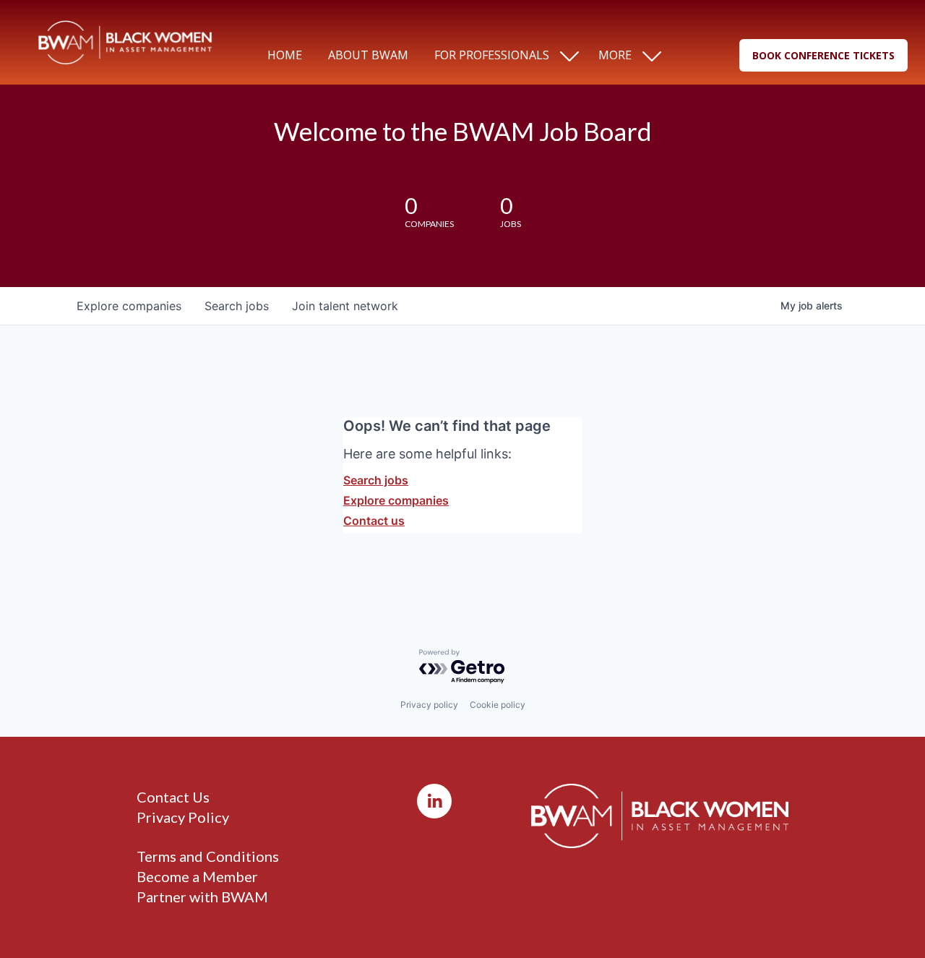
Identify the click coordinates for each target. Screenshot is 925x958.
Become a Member (197, 876)
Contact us (374, 520)
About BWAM (368, 55)
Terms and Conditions (208, 856)
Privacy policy (429, 704)
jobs (237, 306)
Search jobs (375, 480)
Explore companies (396, 500)
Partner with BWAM (202, 896)
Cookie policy (497, 704)
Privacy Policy (183, 817)
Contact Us (173, 797)
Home (284, 55)
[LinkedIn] (434, 801)
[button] (823, 55)
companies (129, 306)
